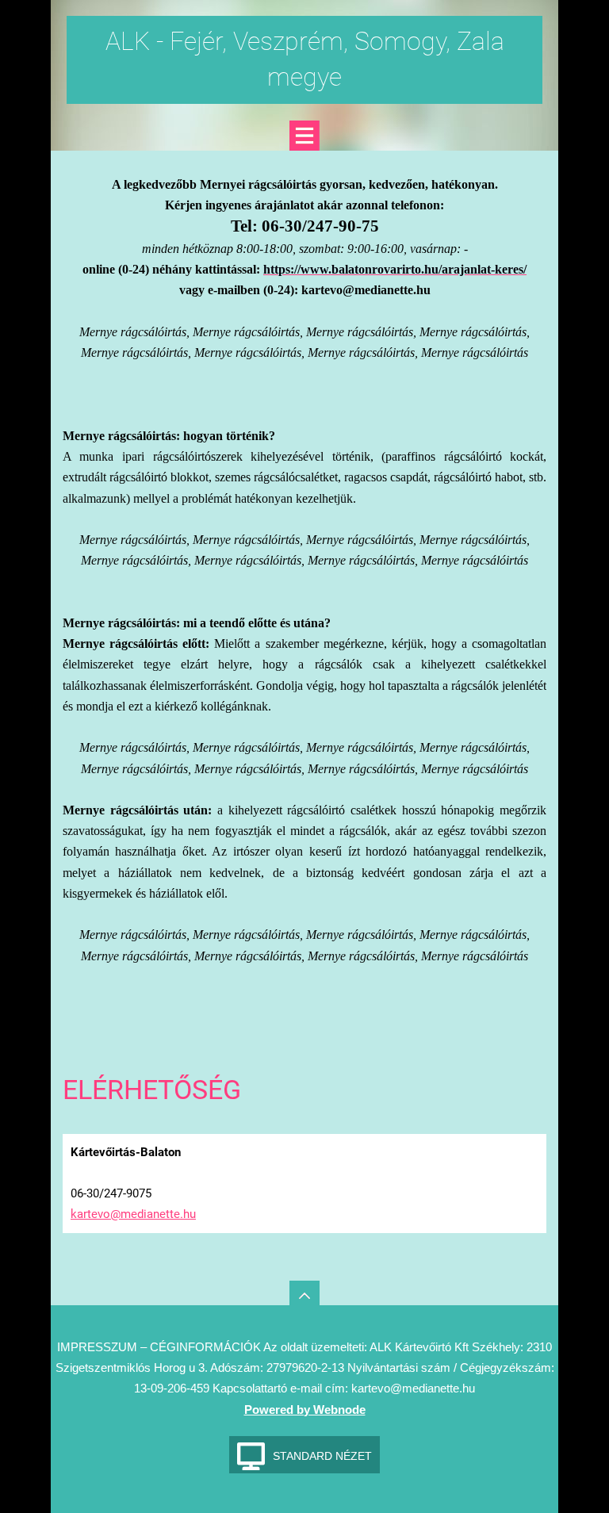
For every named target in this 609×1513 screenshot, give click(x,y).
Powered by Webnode (305, 1409)
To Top (304, 1296)
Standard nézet (322, 1456)
